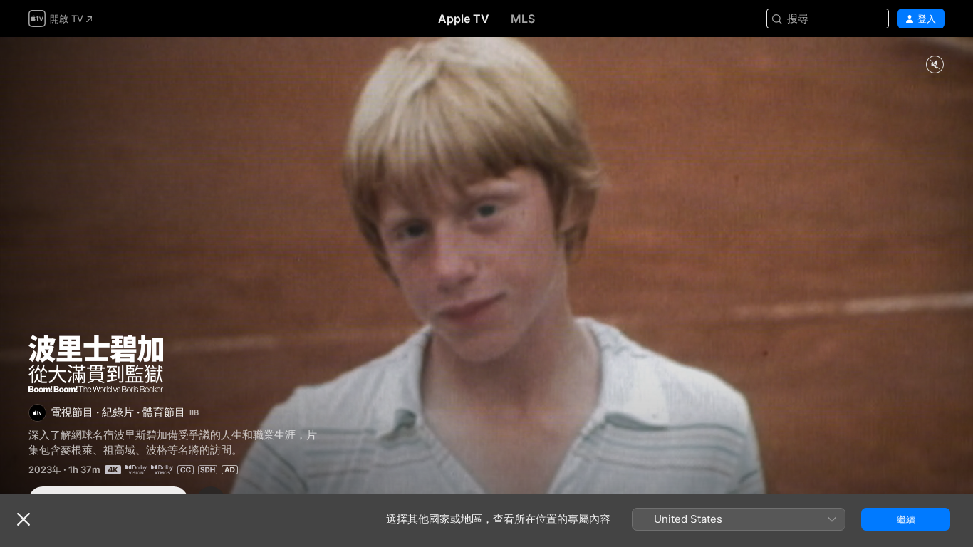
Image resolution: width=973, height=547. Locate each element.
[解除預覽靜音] (935, 65)
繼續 (906, 519)
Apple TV (463, 18)
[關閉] (23, 519)
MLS (523, 18)
